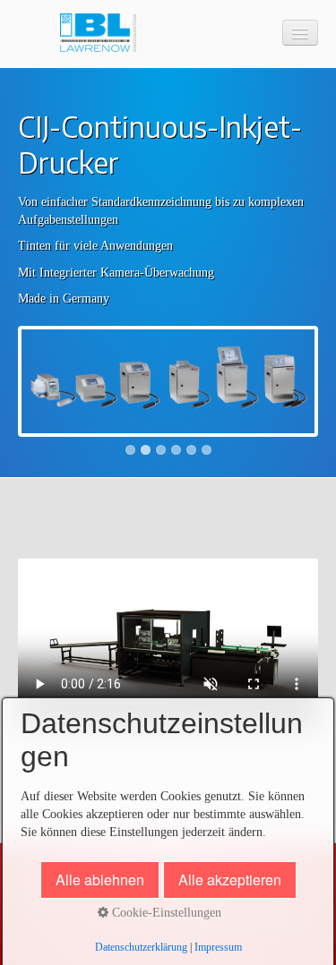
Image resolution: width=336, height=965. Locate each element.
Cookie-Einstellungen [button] (164, 912)
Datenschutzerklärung (141, 947)
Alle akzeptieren (229, 879)
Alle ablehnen (100, 879)
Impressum (218, 947)
